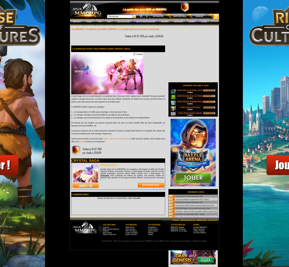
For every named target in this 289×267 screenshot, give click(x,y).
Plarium (151, 233)
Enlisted (106, 231)
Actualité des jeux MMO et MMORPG (101, 29)
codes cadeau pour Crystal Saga (116, 139)
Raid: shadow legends (111, 229)
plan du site (213, 220)
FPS (99, 22)
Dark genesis (130, 229)
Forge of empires (132, 233)
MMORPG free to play (179, 231)
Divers (192, 22)
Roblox (150, 234)
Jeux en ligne (123, 22)
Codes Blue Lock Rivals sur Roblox (192, 90)
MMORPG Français (178, 229)
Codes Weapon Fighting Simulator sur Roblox (196, 102)
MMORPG (77, 22)
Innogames (152, 227)
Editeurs (178, 22)
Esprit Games (153, 229)
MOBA (89, 22)
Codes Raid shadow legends (190, 113)
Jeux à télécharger (145, 22)
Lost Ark (106, 227)
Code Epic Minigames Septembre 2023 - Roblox (192, 199)
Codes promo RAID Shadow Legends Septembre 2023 (195, 205)
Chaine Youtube (199, 231)
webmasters (201, 220)
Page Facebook (199, 229)
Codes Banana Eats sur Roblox (190, 96)
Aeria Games (153, 231)
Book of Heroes (131, 234)
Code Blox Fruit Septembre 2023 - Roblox (190, 214)
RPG (109, 22)
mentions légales (188, 220)
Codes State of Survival (190, 107)
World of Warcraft (109, 234)
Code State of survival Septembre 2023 (189, 196)
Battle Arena (130, 227)
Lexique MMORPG (200, 227)
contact (175, 220)
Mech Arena (107, 233)
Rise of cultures (131, 231)
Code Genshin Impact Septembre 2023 (189, 202)
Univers (164, 22)
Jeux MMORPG (77, 29)
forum (81, 142)
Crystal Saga (108, 165)
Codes (204, 22)
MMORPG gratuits (177, 227)
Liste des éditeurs (199, 233)
